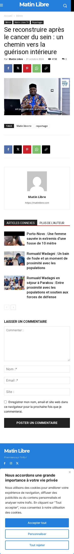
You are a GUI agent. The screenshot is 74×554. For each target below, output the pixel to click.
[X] (18, 68)
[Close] (69, 472)
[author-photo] (37, 191)
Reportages (37, 22)
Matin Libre (16, 59)
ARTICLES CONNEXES (21, 223)
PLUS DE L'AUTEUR (52, 223)
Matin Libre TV (22, 22)
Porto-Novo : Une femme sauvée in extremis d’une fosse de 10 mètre (46, 238)
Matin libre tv (24, 125)
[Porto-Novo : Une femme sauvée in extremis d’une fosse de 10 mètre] (14, 238)
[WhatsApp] (36, 68)
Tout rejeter (37, 545)
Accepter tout (37, 522)
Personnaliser (37, 534)
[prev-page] (6, 307)
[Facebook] (8, 68)
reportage (42, 125)
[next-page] (13, 307)
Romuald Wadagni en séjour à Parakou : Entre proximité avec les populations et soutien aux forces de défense (47, 287)
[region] (37, 511)
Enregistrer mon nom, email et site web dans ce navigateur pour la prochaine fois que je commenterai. (36, 406)
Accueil (8, 16)
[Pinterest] (27, 68)
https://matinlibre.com (37, 202)
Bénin (19, 16)
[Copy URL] (46, 68)
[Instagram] (11, 463)
